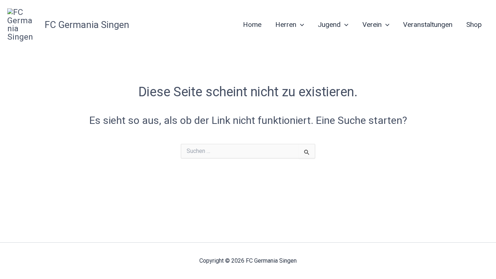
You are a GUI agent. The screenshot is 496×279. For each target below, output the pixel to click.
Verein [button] (372, 24)
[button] (300, 24)
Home (252, 24)
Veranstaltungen (427, 24)
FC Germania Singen (87, 24)
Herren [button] (285, 24)
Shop (474, 24)
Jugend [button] (329, 24)
